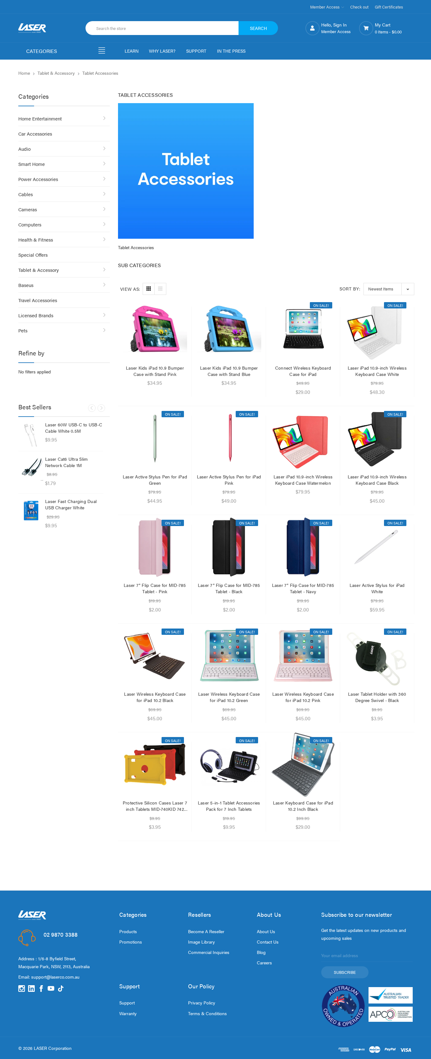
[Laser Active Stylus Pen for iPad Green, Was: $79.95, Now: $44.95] (155, 438)
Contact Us (268, 942)
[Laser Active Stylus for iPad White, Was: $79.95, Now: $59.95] (377, 547)
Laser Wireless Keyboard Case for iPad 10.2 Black (155, 697)
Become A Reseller (206, 931)
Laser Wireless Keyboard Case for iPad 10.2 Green (229, 697)
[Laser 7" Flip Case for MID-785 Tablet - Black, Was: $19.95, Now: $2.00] (229, 547)
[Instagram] (21, 988)
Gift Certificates (389, 7)
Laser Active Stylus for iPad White (377, 588)
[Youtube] (51, 988)
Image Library (201, 942)
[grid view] (149, 289)
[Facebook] (41, 988)
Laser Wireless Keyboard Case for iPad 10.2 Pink (303, 697)
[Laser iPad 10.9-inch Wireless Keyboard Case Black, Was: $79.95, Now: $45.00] (377, 438)
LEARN (132, 51)
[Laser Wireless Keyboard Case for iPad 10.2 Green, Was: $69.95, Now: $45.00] (229, 656)
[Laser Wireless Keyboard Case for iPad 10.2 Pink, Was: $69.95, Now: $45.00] (303, 656)
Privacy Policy (201, 1002)
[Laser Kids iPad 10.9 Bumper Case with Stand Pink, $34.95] (155, 329)
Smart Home (31, 164)
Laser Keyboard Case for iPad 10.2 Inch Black (303, 805)
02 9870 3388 (61, 934)
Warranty (128, 1013)
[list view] (160, 289)
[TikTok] (60, 988)
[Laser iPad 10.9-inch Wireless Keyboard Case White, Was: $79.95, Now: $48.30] (377, 329)
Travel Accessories (37, 300)
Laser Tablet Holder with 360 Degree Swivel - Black (377, 697)
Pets (22, 330)
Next (101, 408)
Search (258, 28)
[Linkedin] (31, 988)
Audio (24, 148)
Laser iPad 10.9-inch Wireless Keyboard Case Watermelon (303, 479)
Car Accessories (35, 133)
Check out (359, 7)
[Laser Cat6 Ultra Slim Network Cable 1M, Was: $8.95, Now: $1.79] (31, 468)
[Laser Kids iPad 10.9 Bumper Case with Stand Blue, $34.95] (229, 329)
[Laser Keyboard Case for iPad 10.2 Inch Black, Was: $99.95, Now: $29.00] (303, 764)
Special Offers (33, 254)
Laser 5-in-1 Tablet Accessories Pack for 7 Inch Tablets (229, 805)
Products (128, 931)
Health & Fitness (35, 239)
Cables (25, 194)
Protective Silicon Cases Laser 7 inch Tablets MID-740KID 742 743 (155, 805)
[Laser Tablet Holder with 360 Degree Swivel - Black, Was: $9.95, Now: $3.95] (377, 656)
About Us (266, 931)
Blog (261, 952)
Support (127, 1002)
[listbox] (388, 289)
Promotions (130, 942)
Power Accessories (38, 179)
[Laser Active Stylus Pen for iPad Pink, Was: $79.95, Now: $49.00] (229, 438)
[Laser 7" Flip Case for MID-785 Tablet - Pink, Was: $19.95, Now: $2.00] (155, 547)
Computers (29, 224)
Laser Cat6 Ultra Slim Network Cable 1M (66, 462)
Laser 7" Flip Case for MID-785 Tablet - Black (229, 588)
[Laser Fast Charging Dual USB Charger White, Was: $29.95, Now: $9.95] (31, 510)
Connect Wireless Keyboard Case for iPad (303, 371)
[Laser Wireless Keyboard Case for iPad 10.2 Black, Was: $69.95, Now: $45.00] (155, 656)
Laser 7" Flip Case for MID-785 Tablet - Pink (155, 588)
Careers (264, 962)
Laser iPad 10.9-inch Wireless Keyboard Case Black (377, 479)
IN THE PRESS (231, 51)
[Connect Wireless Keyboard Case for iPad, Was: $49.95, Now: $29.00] (303, 329)
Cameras (27, 209)
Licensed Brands (35, 315)
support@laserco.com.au (55, 977)
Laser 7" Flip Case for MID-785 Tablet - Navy (303, 588)
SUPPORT (196, 51)
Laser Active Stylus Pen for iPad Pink (229, 479)
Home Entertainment (40, 118)
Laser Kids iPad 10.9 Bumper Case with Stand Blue (229, 371)
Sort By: (350, 288)
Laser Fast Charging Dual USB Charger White (71, 504)
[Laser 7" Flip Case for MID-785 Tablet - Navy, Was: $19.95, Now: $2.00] (303, 547)
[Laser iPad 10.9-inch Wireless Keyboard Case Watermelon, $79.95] (303, 438)
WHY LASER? (162, 51)
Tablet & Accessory (38, 269)
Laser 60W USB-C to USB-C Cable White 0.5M (73, 427)
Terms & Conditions (207, 1013)
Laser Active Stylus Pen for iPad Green (155, 479)
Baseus (25, 285)
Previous (92, 408)
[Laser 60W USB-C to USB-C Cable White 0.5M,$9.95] (31, 434)
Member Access (325, 7)
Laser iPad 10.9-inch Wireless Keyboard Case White (377, 371)
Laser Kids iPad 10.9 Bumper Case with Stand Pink (155, 371)
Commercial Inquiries (208, 952)
